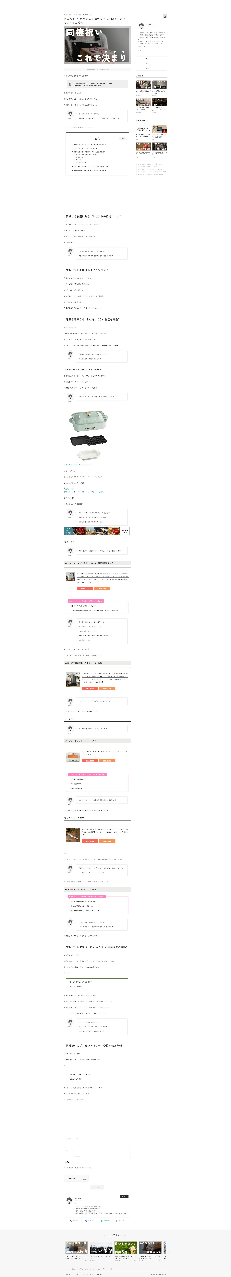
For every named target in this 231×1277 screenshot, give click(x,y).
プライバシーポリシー (87, 1274)
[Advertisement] (97, 192)
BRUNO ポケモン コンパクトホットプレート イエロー (84, 492)
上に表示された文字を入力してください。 (79, 1167)
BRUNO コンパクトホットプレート (77, 465)
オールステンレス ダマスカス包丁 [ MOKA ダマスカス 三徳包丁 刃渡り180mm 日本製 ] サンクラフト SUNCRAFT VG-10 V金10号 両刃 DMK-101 (105, 832)
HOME (67, 1269)
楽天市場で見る (85, 588)
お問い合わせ (100, 1274)
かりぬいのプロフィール (71, 1274)
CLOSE (122, 138)
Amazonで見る (102, 588)
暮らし (86, 14)
